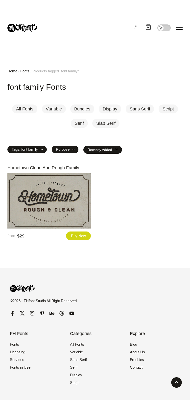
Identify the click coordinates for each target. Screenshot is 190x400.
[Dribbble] (61, 313)
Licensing (17, 352)
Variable (76, 352)
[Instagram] (32, 313)
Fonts (24, 71)
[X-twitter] (22, 313)
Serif (73, 367)
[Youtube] (71, 313)
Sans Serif (78, 360)
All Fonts (77, 344)
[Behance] (51, 313)
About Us (137, 352)
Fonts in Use (20, 367)
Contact (136, 367)
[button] (179, 28)
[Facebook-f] (12, 313)
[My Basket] (148, 28)
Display (76, 375)
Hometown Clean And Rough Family (43, 167)
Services (17, 360)
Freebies (137, 360)
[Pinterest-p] (42, 313)
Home (12, 71)
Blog (133, 344)
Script (74, 382)
